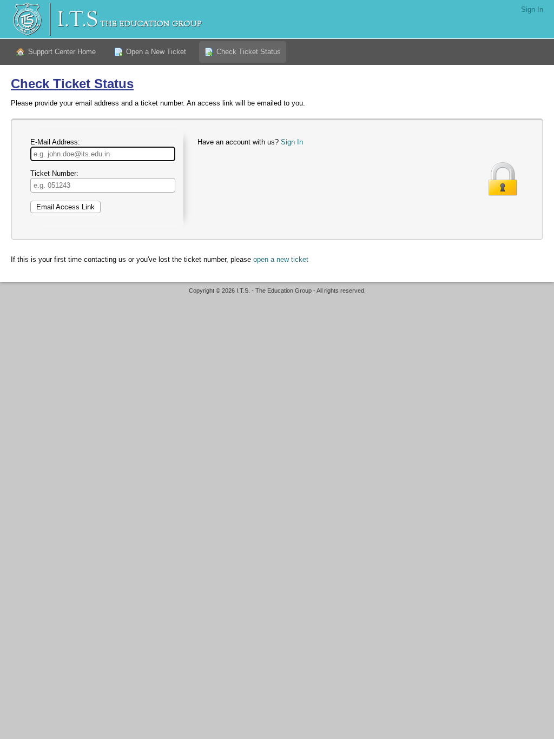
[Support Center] (106, 19)
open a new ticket (280, 259)
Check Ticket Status (248, 52)
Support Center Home (62, 52)
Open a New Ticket (156, 52)
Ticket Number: (54, 173)
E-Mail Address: (55, 142)
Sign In (532, 9)
